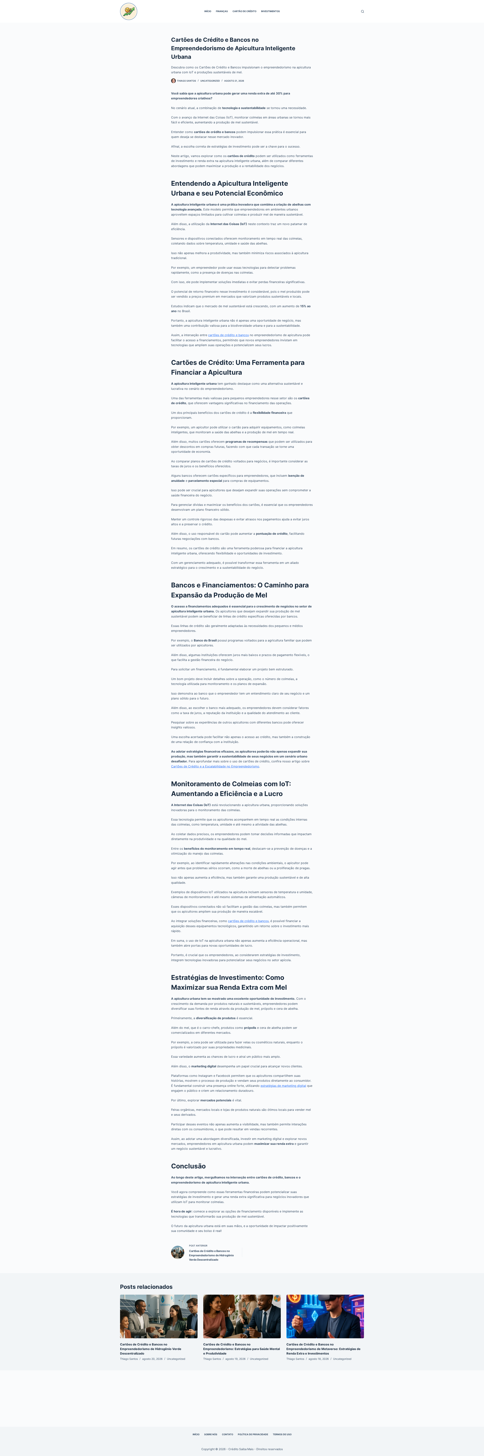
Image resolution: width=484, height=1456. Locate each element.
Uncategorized (210, 80)
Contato (227, 1434)
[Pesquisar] (362, 11)
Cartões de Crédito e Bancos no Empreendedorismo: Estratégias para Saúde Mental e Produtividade (241, 1348)
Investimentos (270, 11)
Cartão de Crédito (244, 11)
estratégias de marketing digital (283, 1086)
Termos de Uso (282, 1434)
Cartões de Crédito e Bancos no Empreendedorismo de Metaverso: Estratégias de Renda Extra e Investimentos (323, 1348)
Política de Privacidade (253, 1434)
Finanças (222, 11)
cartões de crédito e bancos (228, 335)
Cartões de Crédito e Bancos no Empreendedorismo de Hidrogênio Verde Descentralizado (150, 1348)
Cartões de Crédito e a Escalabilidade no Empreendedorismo (215, 766)
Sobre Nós (210, 1434)
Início (207, 11)
